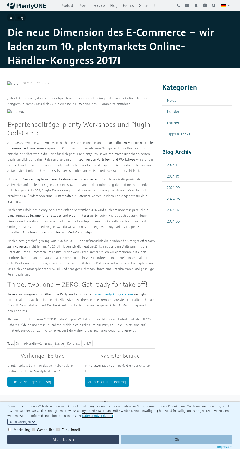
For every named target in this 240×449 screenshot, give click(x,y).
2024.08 (173, 198)
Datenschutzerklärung (97, 415)
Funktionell (71, 429)
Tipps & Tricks (178, 133)
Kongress (73, 343)
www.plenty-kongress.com (114, 294)
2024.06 (173, 221)
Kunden (173, 111)
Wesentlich (46, 429)
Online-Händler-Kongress (34, 343)
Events (128, 5)
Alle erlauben (63, 439)
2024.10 (173, 176)
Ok (177, 439)
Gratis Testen (149, 5)
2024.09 (173, 187)
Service (99, 5)
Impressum (224, 447)
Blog (115, 5)
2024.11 (172, 164)
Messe (59, 343)
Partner (173, 122)
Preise (83, 5)
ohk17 (87, 343)
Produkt (67, 5)
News (171, 100)
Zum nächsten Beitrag (107, 381)
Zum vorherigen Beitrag (31, 381)
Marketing (22, 429)
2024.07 (173, 209)
